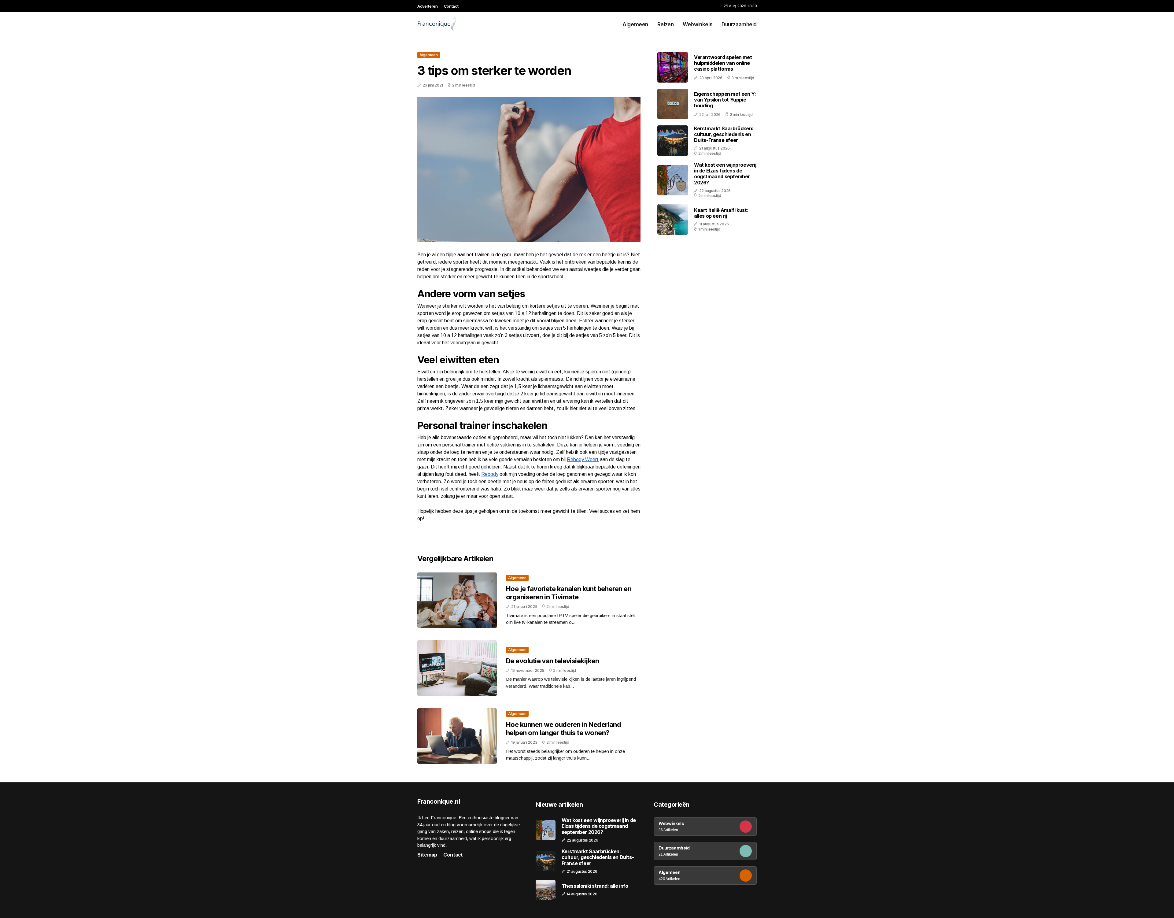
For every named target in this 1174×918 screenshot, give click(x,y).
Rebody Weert (583, 459)
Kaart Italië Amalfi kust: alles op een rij (721, 213)
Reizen (665, 24)
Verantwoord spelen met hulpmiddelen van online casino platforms (723, 63)
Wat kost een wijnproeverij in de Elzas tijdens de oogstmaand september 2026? (725, 174)
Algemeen (635, 24)
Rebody (489, 474)
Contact (451, 6)
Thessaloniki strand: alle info (595, 886)
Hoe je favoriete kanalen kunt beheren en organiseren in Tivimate (568, 593)
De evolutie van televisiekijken (552, 661)
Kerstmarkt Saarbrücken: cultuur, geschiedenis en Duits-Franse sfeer (723, 134)
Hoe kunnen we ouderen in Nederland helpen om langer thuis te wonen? (563, 728)
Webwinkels (697, 24)
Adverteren (427, 6)
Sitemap (427, 854)
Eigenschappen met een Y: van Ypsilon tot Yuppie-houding (725, 100)
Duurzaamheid (739, 24)
